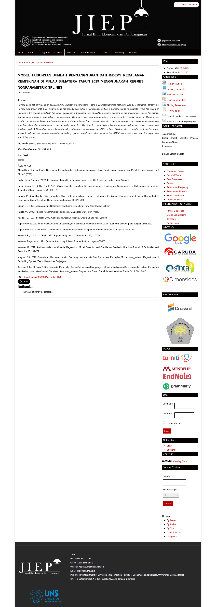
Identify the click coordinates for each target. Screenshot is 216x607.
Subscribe (172, 450)
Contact (170, 183)
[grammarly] (177, 390)
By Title (170, 528)
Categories (44, 52)
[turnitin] (177, 361)
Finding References (176, 105)
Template (171, 219)
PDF (21, 160)
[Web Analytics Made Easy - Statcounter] (167, 461)
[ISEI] (180, 344)
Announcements (88, 52)
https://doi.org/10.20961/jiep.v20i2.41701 (43, 277)
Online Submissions (176, 215)
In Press (133, 52)
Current (58, 52)
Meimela (49, 62)
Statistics (106, 52)
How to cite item (175, 94)
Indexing (119, 52)
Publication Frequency (177, 187)
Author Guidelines (175, 211)
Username (168, 404)
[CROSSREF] (180, 314)
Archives (71, 52)
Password (167, 413)
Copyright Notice (175, 199)
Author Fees (173, 223)
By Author (171, 524)
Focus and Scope (175, 171)
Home (20, 52)
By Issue (171, 520)
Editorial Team (174, 175)
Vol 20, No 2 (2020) (34, 62)
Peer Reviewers (174, 179)
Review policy (173, 111)
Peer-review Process (177, 191)
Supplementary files (176, 100)
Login (183, 4)
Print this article (174, 84)
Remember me (175, 423)
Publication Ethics (175, 195)
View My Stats (180, 461)
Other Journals (174, 532)
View (169, 445)
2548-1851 (185, 68)
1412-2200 (183, 72)
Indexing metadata (176, 89)
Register (193, 4)
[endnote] (177, 380)
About (31, 52)
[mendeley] (177, 371)
